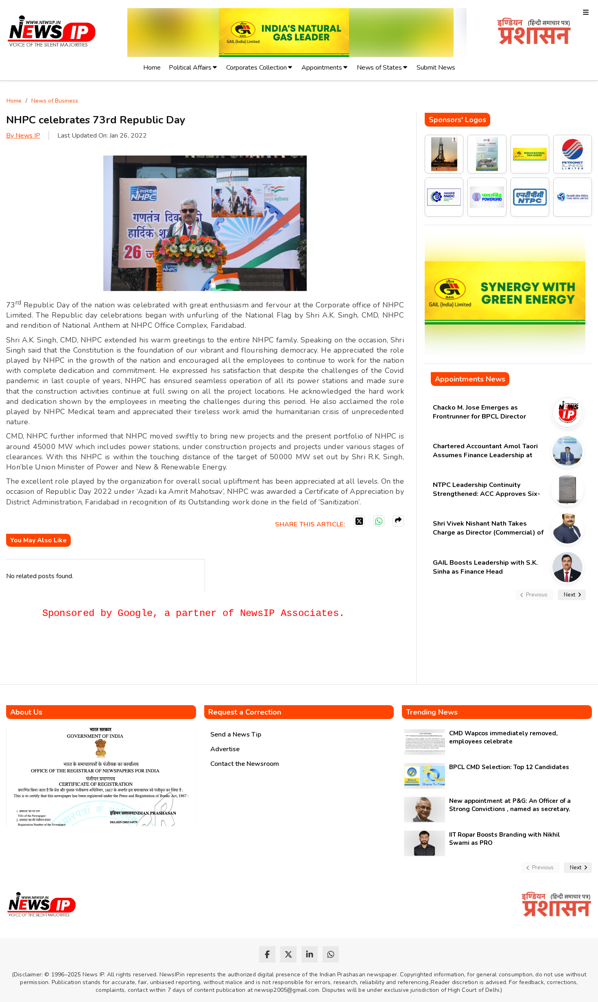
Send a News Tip (235, 734)
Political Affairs (190, 67)
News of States (379, 67)
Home (152, 67)
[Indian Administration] (534, 32)
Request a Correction (244, 712)
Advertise (225, 749)
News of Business (54, 101)
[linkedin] (309, 954)
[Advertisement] (154, 655)
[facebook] (267, 954)
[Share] (398, 521)
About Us (26, 712)
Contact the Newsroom (244, 763)
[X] (359, 521)
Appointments (321, 67)
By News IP (23, 135)
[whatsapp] (331, 954)
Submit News (436, 67)
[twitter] (288, 954)
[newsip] (52, 32)
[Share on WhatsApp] (378, 521)
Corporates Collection (256, 67)
